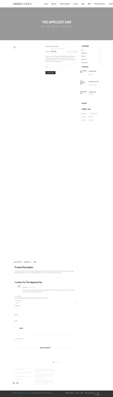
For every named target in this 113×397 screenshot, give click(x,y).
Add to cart (50, 72)
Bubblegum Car (93, 113)
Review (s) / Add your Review (58, 48)
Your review (17, 305)
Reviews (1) (27, 262)
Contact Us (97, 394)
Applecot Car (20, 338)
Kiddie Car (91, 120)
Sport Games (55, 26)
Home (42, 26)
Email (16, 320)
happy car (83, 120)
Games (48, 26)
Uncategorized (84, 62)
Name (16, 314)
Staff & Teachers (69, 393)
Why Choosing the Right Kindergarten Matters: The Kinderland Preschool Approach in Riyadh (44, 376)
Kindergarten (84, 53)
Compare (62, 72)
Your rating (18, 300)
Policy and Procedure (90, 393)
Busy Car (83, 116)
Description (18, 262)
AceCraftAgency (26, 393)
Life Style (83, 56)
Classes (77, 393)
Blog (82, 393)
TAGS (34, 262)
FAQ (98, 393)
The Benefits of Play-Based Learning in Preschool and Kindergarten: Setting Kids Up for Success (45, 382)
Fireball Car (91, 116)
